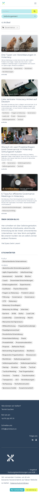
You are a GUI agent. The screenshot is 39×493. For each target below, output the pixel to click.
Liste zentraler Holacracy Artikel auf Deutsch (19, 100)
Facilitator (5, 113)
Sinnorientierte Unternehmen (14, 261)
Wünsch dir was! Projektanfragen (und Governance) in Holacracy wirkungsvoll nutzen (18, 149)
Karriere (5, 313)
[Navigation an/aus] (35, 3)
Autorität (18, 276)
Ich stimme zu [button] (31, 490)
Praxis (13, 116)
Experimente (25, 285)
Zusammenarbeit (26, 388)
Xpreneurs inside (9, 388)
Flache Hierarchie (20, 289)
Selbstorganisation (8, 119)
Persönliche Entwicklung (12, 334)
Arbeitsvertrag (7, 68)
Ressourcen (21, 116)
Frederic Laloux (27, 293)
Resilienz (30, 351)
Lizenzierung (19, 318)
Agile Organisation (10, 272)
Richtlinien (28, 68)
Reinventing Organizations (13, 351)
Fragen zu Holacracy (18, 113)
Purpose (5, 347)
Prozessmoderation (24, 342)
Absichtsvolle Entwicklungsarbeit (16, 268)
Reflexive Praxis (18, 347)
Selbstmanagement (22, 359)
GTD (3, 163)
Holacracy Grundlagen (11, 305)
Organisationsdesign (26, 326)
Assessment (7, 276)
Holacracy (13, 301)
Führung (5, 297)
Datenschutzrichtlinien (19, 483)
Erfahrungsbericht (9, 285)
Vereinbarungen (7, 71)
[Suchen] (35, 11)
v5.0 (16, 380)
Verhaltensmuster (21, 384)
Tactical (20, 119)
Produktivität (7, 342)
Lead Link (5, 116)
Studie (23, 367)
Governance (18, 68)
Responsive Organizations (13, 355)
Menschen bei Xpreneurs (12, 322)
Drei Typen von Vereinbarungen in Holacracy (18, 56)
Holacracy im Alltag (8, 210)
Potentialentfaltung (10, 338)
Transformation (28, 375)
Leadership (7, 318)
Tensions (6, 375)
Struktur (14, 367)
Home (25, 470)
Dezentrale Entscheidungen (11, 207)
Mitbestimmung (9, 326)
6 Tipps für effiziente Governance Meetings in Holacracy (17, 195)
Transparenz (7, 380)
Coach (5, 280)
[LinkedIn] (32, 440)
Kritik (14, 313)
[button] (19, 16)
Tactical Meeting (9, 371)
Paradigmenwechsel (10, 330)
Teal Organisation (26, 371)
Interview (24, 309)
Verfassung (7, 384)
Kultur (21, 313)
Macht (30, 318)
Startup (5, 367)
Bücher (28, 276)
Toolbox (16, 375)
